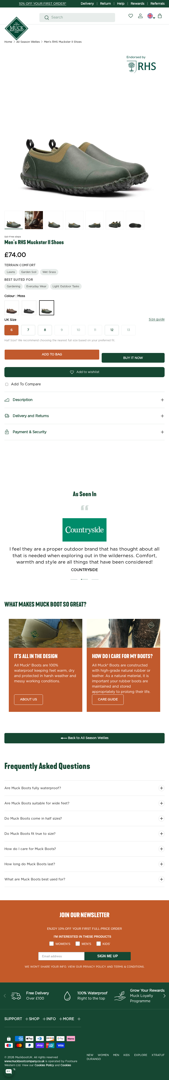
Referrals (158, 3)
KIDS (126, 1055)
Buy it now (133, 358)
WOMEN (103, 1055)
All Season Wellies (28, 42)
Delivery (87, 3)
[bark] (11, 308)
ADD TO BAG (52, 354)
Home (8, 42)
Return (105, 3)
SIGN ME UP (107, 956)
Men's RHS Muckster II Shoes (63, 42)
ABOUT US (28, 699)
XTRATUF (158, 1055)
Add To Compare (25, 384)
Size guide (157, 319)
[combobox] (77, 17)
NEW (90, 1055)
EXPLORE (140, 1055)
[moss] (46, 307)
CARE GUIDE (108, 699)
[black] (29, 308)
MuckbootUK (23, 1057)
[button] (160, 16)
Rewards (137, 3)
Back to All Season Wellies (87, 738)
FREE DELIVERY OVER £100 (42, 3)
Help (121, 3)
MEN (116, 1055)
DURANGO (94, 1059)
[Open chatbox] (9, 1071)
